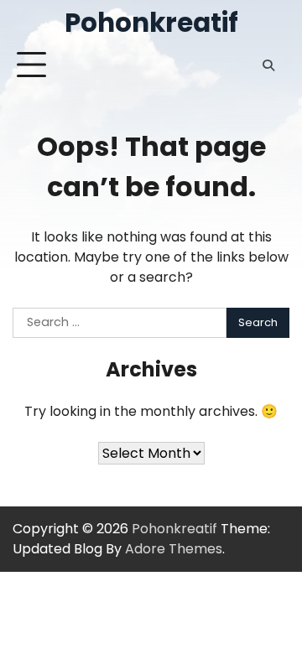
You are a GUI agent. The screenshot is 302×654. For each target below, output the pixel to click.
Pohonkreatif (151, 22)
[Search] (268, 65)
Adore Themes (173, 548)
